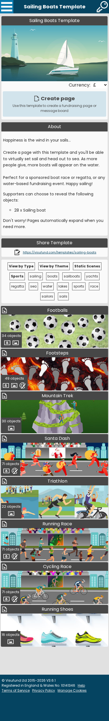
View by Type (21, 266)
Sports (17, 276)
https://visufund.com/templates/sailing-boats (59, 252)
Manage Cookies (72, 690)
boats (53, 276)
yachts (92, 276)
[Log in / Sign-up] (102, 6)
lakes (62, 286)
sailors (47, 296)
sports (79, 286)
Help (81, 685)
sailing (35, 276)
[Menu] (6, 6)
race (94, 286)
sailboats (72, 276)
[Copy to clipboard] (17, 252)
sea (33, 286)
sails (63, 296)
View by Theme (54, 266)
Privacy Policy (43, 690)
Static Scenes (87, 266)
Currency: (80, 85)
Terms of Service (16, 690)
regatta (17, 286)
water (47, 286)
